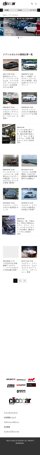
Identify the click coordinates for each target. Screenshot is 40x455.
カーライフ (33, 10)
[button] (38, 10)
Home (20, 10)
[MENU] (36, 4)
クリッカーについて (11, 412)
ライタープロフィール (11, 431)
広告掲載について (10, 417)
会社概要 (7, 427)
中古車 (7, 10)
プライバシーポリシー (11, 422)
